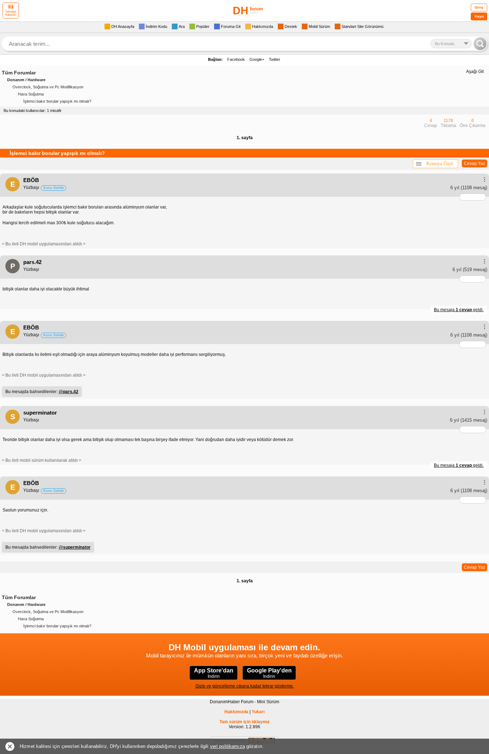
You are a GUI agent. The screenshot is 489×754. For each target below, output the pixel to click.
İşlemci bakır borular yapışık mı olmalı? (57, 101)
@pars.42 (68, 391)
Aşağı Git (475, 71)
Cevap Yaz (474, 163)
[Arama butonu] (480, 43)
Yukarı (258, 711)
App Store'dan (213, 673)
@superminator (75, 547)
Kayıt (479, 16)
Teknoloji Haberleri (10, 13)
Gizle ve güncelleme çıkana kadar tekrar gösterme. (244, 686)
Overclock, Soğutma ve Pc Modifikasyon (48, 87)
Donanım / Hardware (26, 80)
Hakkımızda (236, 711)
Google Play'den (269, 673)
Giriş (479, 7)
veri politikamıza (227, 746)
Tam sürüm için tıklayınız (244, 721)
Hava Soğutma (31, 94)
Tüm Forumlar (19, 72)
